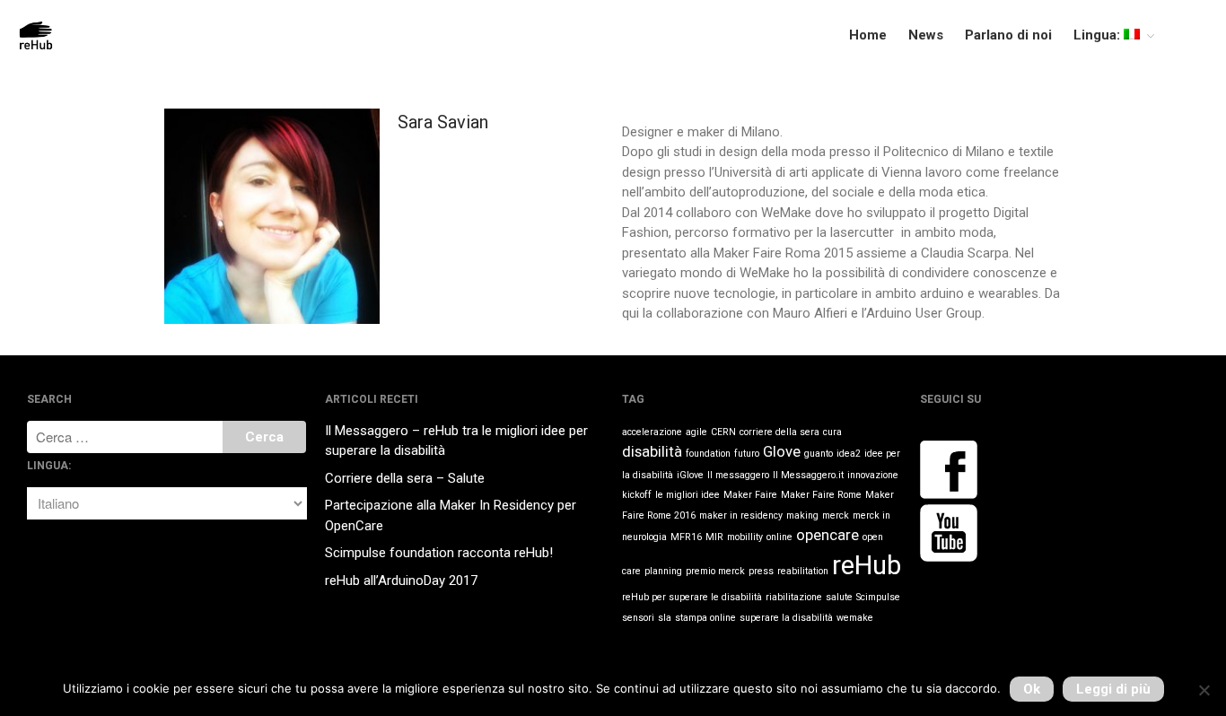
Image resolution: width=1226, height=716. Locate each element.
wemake (854, 618)
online (779, 537)
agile (696, 432)
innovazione (872, 475)
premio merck (715, 571)
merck (835, 515)
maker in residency (741, 515)
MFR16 (686, 537)
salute (839, 597)
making (802, 515)
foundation (708, 453)
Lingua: (1098, 35)
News (925, 35)
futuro (746, 453)
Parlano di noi (1008, 35)
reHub (866, 565)
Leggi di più (1113, 689)
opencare (827, 535)
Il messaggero (738, 475)
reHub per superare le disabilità (692, 597)
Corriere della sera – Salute (405, 478)
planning (663, 571)
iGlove (690, 475)
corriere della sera (779, 432)
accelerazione (652, 432)
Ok (1031, 689)
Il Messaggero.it (808, 475)
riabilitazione (794, 597)
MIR (714, 537)
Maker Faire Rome (821, 495)
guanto (818, 453)
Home (868, 35)
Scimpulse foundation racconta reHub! (439, 553)
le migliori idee (687, 495)
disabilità (652, 451)
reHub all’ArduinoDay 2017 (401, 580)
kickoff (637, 495)
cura (832, 432)
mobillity (745, 537)
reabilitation (802, 571)
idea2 (848, 453)
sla (664, 618)
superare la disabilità (786, 618)
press (761, 571)
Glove (782, 451)
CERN (723, 432)
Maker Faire (750, 495)
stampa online (705, 618)
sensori (638, 618)
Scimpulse (878, 597)
